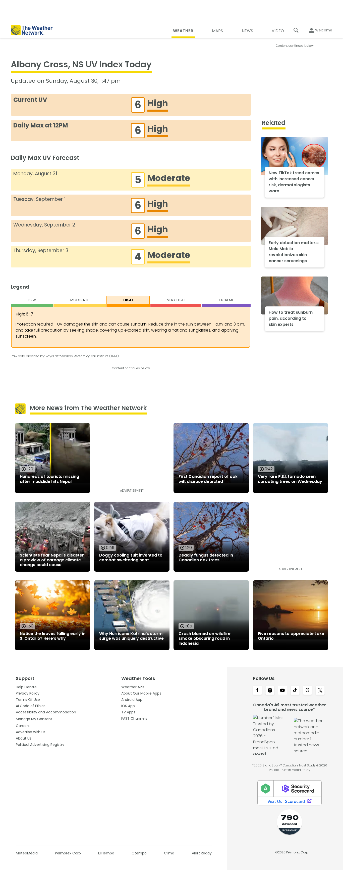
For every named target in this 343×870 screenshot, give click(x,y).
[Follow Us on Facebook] (257, 690)
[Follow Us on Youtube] (282, 690)
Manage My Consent (34, 719)
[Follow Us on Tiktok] (295, 690)
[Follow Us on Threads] (307, 690)
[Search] (296, 30)
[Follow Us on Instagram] (270, 690)
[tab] (32, 301)
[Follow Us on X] (320, 690)
